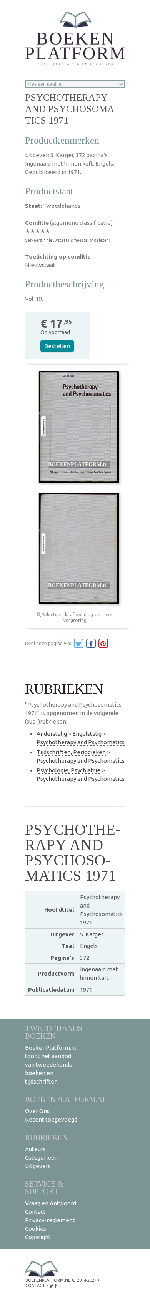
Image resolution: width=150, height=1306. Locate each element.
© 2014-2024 (84, 1280)
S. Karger (91, 934)
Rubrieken (46, 1137)
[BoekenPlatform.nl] (75, 36)
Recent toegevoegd (51, 1119)
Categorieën (41, 1157)
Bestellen (57, 346)
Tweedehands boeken (53, 1032)
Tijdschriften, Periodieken (71, 752)
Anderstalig (52, 733)
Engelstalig (87, 733)
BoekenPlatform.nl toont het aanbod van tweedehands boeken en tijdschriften (50, 1064)
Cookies (35, 1228)
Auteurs (35, 1149)
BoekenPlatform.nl (66, 1099)
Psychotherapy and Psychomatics (81, 742)
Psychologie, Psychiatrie (68, 770)
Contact (35, 1211)
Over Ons (37, 1111)
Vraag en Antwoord (50, 1203)
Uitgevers (38, 1166)
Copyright (38, 1237)
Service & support (44, 1187)
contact (35, 1285)
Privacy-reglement (50, 1220)
